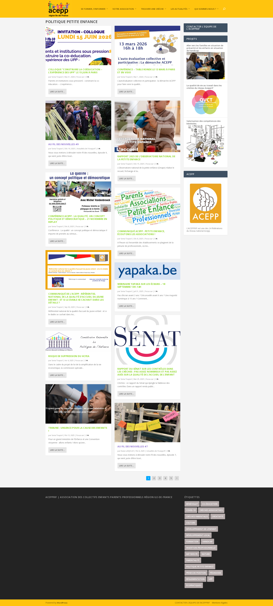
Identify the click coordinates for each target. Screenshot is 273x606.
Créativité (217, 516)
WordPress (62, 602)
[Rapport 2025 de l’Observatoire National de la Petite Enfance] (147, 126)
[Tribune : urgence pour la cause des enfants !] (78, 404)
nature (206, 554)
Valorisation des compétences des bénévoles (204, 122)
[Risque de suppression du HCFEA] (78, 341)
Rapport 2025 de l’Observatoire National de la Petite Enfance (146, 158)
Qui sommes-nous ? (205, 9)
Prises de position (196, 572)
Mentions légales (220, 602)
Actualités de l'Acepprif (86, 148)
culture (190, 522)
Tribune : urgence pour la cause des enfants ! (77, 429)
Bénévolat (192, 504)
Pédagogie (215, 572)
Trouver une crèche (152, 9)
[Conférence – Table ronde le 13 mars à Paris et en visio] (147, 45)
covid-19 (191, 510)
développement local (198, 535)
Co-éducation (209, 504)
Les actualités (179, 9)
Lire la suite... (57, 91)
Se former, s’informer (93, 9)
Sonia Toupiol (57, 77)
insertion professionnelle (201, 547)
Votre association (123, 9)
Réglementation (195, 579)
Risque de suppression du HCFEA (68, 356)
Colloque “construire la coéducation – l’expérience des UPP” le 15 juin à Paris (75, 71)
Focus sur (80, 77)
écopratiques (193, 585)
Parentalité (192, 560)
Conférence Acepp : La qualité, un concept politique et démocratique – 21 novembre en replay (77, 219)
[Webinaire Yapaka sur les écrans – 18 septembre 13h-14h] (147, 271)
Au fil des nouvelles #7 (132, 446)
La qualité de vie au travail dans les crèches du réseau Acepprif (204, 86)
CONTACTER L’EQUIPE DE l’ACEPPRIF (192, 602)
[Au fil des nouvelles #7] (147, 422)
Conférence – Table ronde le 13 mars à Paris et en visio (146, 71)
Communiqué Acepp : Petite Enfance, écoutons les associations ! (141, 233)
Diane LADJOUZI (127, 451)
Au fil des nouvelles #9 (63, 144)
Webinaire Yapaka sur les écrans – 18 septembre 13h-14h (141, 285)
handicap (207, 541)
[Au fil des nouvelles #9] (78, 120)
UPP (210, 579)
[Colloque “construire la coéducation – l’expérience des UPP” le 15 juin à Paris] (78, 45)
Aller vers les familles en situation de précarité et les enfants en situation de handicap (205, 48)
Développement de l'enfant (201, 529)
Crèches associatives (211, 510)
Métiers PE (192, 554)
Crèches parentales (197, 516)
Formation (192, 541)
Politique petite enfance (200, 566)
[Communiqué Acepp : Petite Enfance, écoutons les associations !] (147, 207)
